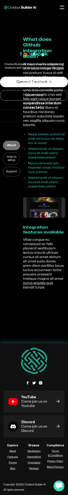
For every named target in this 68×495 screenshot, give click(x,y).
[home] (20, 7)
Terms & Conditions (55, 453)
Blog (12, 468)
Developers (33, 451)
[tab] (11, 145)
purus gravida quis (38, 283)
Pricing (13, 463)
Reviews (34, 468)
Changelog (34, 463)
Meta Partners (55, 467)
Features (12, 457)
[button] (62, 7)
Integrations (34, 457)
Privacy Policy (55, 461)
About (12, 451)
